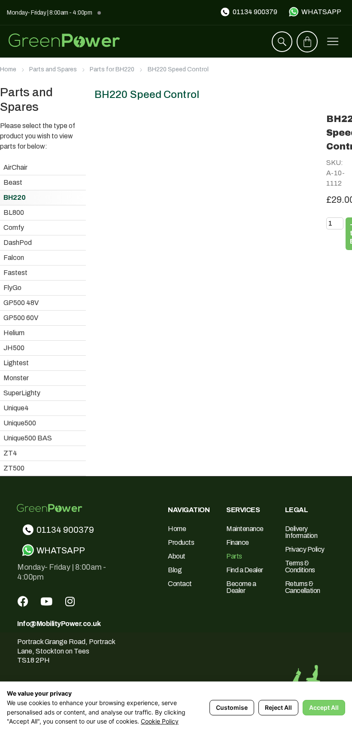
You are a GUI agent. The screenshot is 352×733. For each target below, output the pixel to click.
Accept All (324, 707)
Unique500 (19, 423)
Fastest (15, 272)
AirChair (15, 167)
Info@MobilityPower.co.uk (58, 623)
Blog (175, 570)
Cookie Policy (160, 721)
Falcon (13, 257)
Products (181, 542)
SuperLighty (21, 393)
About (176, 556)
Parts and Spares (53, 69)
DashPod (17, 242)
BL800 (13, 212)
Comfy (13, 227)
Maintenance (245, 528)
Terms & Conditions (300, 566)
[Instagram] (70, 601)
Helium (13, 332)
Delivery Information (301, 532)
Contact (180, 583)
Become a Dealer (241, 587)
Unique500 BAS (27, 438)
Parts (234, 556)
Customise (232, 707)
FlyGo (12, 287)
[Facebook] (22, 601)
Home (8, 69)
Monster (16, 378)
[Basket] (307, 41)
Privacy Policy (305, 549)
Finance (237, 542)
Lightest (16, 362)
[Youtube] (46, 601)
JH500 (13, 347)
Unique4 (16, 408)
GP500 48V (21, 302)
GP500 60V (20, 317)
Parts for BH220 (112, 69)
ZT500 (13, 468)
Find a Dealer (244, 570)
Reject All (278, 707)
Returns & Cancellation (302, 587)
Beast (12, 182)
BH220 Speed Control (178, 69)
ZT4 (10, 453)
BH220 (14, 197)
